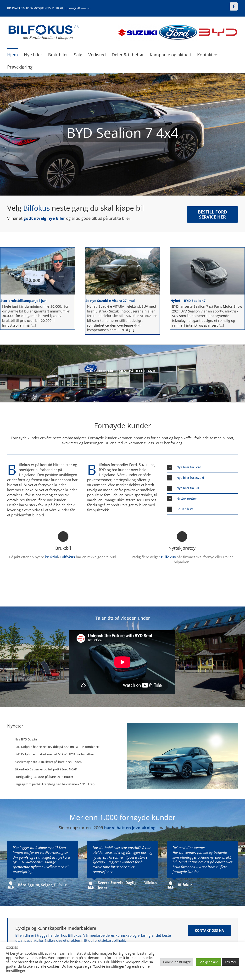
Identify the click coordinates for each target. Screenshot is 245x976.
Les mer (230, 962)
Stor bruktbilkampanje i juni (23, 300)
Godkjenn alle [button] (208, 962)
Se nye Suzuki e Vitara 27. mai (110, 300)
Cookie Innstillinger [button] (176, 962)
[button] (202, 467)
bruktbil (51, 556)
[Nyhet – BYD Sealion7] (207, 271)
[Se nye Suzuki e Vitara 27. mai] (122, 271)
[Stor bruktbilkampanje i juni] (37, 271)
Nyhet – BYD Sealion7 (188, 300)
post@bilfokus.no (78, 8)
